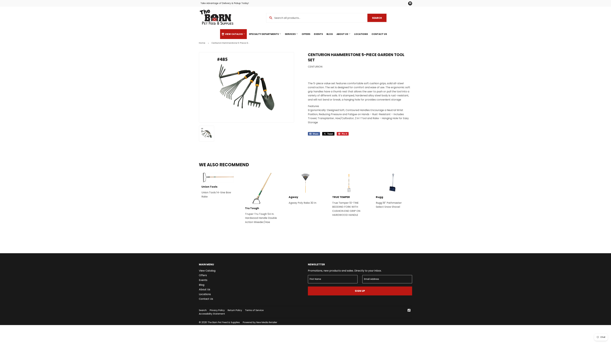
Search (379, 18)
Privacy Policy (217, 310)
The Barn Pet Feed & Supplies (223, 322)
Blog (330, 34)
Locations (361, 34)
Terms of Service (254, 310)
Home (202, 42)
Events (318, 34)
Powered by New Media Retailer (260, 322)
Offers (306, 34)
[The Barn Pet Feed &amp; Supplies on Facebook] (409, 310)
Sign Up (360, 291)
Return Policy (235, 310)
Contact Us (379, 34)
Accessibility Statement (212, 313)
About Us (343, 34)
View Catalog (234, 34)
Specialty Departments (264, 34)
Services (290, 34)
